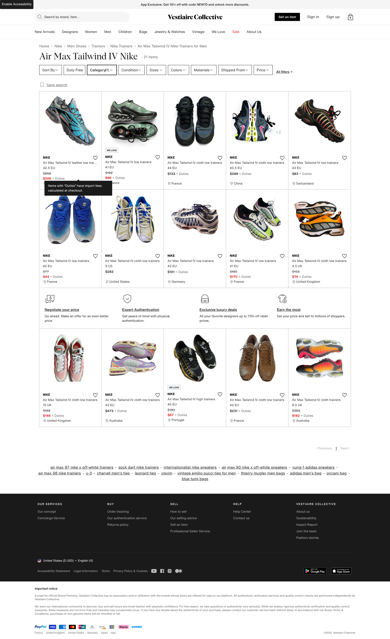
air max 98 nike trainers (59, 473)
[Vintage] (208, 32)
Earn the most (289, 309)
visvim (166, 473)
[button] (350, 17)
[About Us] (265, 32)
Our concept (46, 511)
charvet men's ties (113, 473)
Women (91, 31)
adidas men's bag (305, 473)
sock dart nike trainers (138, 467)
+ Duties (58, 178)
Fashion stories (307, 537)
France (39, 632)
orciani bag (337, 473)
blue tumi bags (195, 479)
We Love (218, 31)
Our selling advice (183, 518)
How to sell (178, 511)
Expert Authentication (140, 309)
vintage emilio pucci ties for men (206, 473)
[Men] (115, 32)
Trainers (98, 46)
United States (76, 632)
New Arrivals (45, 31)
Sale (235, 31)
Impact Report (307, 524)
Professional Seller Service (190, 531)
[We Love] (229, 32)
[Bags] (151, 32)
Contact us (241, 518)
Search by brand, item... (61, 16)
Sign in (313, 16)
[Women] (100, 32)
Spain (104, 632)
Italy (113, 632)
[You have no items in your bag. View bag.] (350, 17)
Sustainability (306, 518)
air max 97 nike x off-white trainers (81, 467)
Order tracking (118, 511)
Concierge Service (51, 518)
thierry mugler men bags (263, 473)
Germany (92, 632)
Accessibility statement (53, 571)
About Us (254, 31)
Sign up (333, 16)
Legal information (86, 571)
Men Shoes (76, 46)
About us (303, 511)
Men (107, 31)
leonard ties (145, 473)
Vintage (198, 31)
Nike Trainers (121, 46)
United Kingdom (55, 632)
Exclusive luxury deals (218, 309)
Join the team (306, 531)
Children (125, 31)
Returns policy (117, 524)
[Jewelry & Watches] (188, 32)
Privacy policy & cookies (130, 571)
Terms (105, 571)
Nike (58, 46)
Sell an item (287, 16)
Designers (70, 31)
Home (44, 46)
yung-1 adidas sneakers (313, 467)
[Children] (135, 32)
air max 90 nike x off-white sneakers (254, 467)
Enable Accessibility (17, 4)
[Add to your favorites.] (95, 158)
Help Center (242, 511)
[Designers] (81, 32)
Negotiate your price (62, 309)
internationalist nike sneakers (190, 467)
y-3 (89, 473)
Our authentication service (127, 518)
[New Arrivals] (58, 32)
